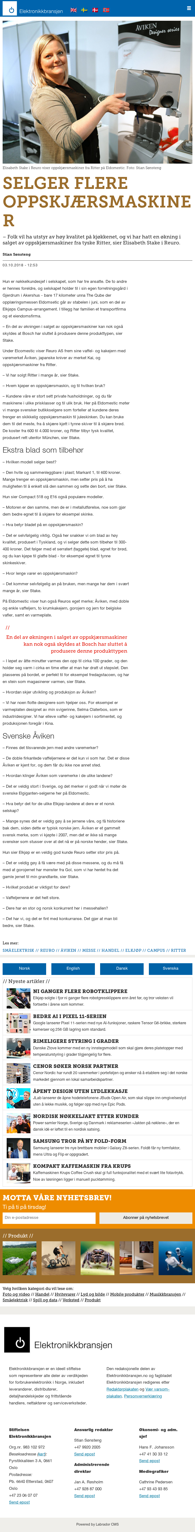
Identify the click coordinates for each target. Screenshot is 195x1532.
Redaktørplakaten (122, 1390)
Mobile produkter (127, 1294)
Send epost (19, 1503)
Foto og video (16, 1294)
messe (89, 950)
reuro (47, 950)
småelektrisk (18, 950)
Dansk (122, 969)
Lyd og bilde (93, 1294)
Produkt (93, 1300)
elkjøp (133, 950)
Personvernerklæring (143, 1397)
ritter (178, 950)
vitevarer (66, 1294)
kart (41, 1455)
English (73, 969)
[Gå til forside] (31, 8)
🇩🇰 (95, 11)
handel (110, 950)
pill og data (46, 1300)
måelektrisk (16, 1300)
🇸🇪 (84, 11)
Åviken (68, 950)
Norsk (24, 969)
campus (156, 950)
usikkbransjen (167, 1294)
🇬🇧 (73, 11)
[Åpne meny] (189, 8)
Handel (42, 1294)
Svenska (170, 969)
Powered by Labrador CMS (97, 1525)
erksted (72, 1300)
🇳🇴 (106, 11)
